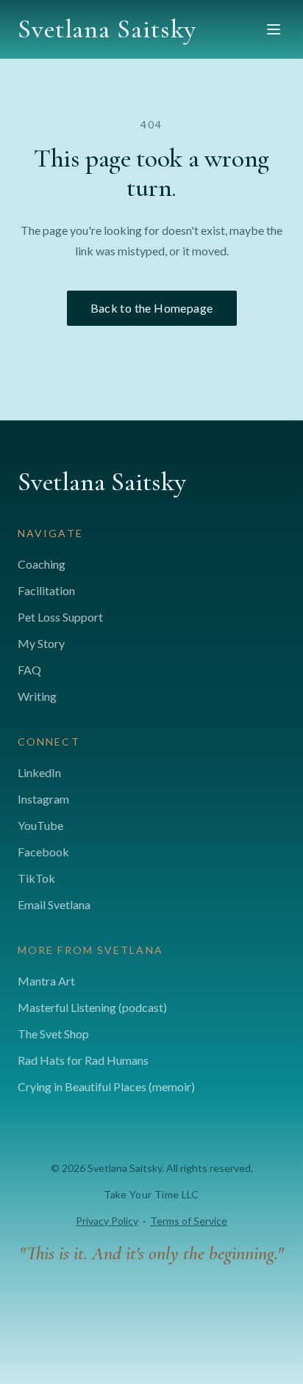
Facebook (43, 852)
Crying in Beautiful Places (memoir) (106, 1086)
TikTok (36, 878)
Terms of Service (188, 1220)
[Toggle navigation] (273, 29)
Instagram (43, 799)
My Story (41, 643)
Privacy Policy (107, 1220)
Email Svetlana (54, 904)
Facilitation (46, 590)
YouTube (40, 825)
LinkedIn (39, 772)
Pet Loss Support (60, 617)
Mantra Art (46, 981)
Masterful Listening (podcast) (92, 1007)
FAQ (29, 670)
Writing (37, 696)
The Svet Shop (53, 1034)
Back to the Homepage (151, 308)
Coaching (41, 564)
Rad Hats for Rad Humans (83, 1060)
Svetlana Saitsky (107, 29)
